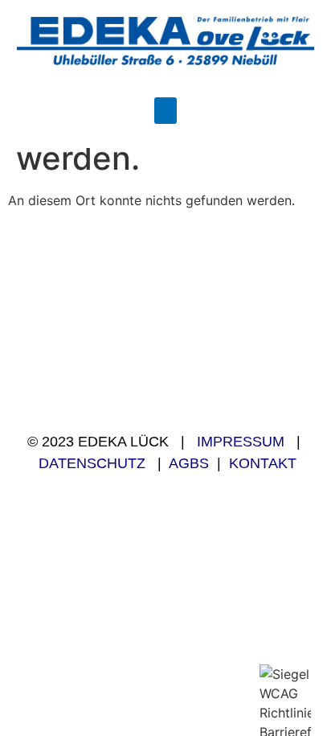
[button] (165, 110)
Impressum (240, 442)
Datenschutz (92, 463)
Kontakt (262, 463)
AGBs (189, 463)
